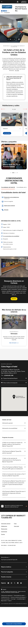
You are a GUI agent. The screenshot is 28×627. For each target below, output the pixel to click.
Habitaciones (4, 526)
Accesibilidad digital (21, 598)
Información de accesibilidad (9, 428)
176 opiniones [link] (7, 12)
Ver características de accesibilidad (11, 236)
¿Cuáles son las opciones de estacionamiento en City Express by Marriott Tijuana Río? (11, 460)
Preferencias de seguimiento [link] (6, 595)
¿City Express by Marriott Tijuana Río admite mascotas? (11, 452)
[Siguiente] (25, 109)
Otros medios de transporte (10, 382)
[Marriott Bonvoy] (23, 2)
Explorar (14, 298)
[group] (14, 279)
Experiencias (4, 531)
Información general (7, 423)
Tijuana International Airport (10, 378)
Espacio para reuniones (9, 205)
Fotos (15, 523)
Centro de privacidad (5, 598)
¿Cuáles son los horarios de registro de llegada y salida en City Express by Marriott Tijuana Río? (12, 444)
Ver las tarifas (7, 133)
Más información (13, 342)
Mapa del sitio (4, 600)
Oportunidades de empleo (19, 595)
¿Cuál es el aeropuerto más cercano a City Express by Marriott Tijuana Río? (13, 474)
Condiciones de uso (5, 597)
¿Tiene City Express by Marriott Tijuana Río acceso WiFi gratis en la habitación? (12, 467)
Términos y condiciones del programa (18, 597)
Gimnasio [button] (6, 209)
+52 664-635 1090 (8, 375)
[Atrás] (3, 109)
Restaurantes (4, 528)
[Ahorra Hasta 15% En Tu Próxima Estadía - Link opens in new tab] (14, 156)
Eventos (3, 534)
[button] (18, 2)
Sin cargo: (8, 545)
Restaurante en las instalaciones (11, 197)
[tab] (8, 187)
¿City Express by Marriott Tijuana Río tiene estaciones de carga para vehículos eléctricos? (13, 493)
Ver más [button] (17, 70)
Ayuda (9, 600)
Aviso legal (16, 526)
